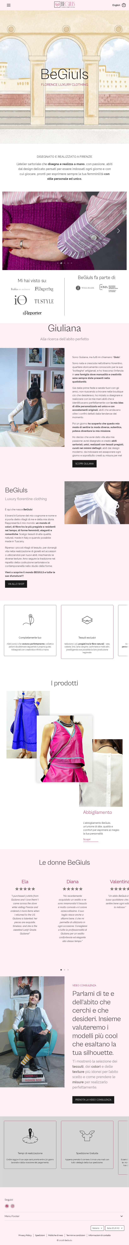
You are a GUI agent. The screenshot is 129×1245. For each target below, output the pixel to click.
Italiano (96, 1228)
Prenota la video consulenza (93, 1100)
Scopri (86, 839)
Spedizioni (40, 1235)
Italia (113, 1228)
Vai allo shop (16, 584)
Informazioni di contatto (100, 1235)
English (116, 5)
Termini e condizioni (75, 1235)
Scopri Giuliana (84, 463)
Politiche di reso (55, 1235)
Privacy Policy (25, 1235)
